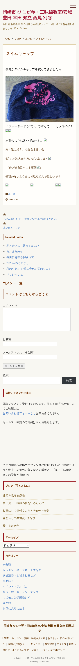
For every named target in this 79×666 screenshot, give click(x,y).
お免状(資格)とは (18, 644)
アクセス (61, 644)
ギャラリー (36, 644)
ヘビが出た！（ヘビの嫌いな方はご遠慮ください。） (32, 219)
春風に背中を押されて (20, 257)
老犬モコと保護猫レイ (16, 597)
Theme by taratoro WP (39, 662)
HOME (6, 638)
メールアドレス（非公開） (19, 352)
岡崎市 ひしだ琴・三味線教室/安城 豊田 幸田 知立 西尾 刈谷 (40, 658)
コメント (10, 305)
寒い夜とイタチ (12, 227)
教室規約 (49, 644)
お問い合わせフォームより (19, 413)
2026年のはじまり (17, 263)
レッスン (16, 638)
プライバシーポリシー (53, 650)
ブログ (35, 650)
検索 (6, 375)
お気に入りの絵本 (14, 608)
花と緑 (7, 603)
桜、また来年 (14, 251)
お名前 (7, 339)
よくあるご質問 (20, 650)
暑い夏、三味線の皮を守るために (23, 503)
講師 (26, 638)
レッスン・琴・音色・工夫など (22, 570)
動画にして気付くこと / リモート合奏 (26, 510)
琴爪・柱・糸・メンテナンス (21, 592)
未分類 (11, 194)
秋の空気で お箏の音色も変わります (28, 268)
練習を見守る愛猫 (14, 495)
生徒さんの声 (38, 638)
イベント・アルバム (15, 586)
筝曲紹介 (8, 581)
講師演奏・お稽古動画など (19, 575)
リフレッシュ (14, 274)
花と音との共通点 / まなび (22, 245)
